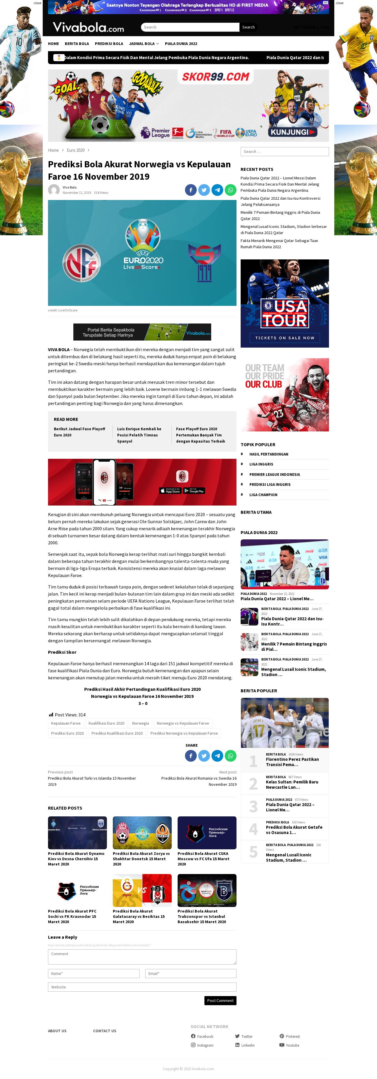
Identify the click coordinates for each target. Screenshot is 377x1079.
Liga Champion (263, 494)
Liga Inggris (261, 464)
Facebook (205, 1036)
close (37, 3)
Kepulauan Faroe (66, 723)
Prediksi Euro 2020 (67, 733)
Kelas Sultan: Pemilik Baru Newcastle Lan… (292, 784)
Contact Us (104, 1030)
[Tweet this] (204, 190)
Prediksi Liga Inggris (270, 484)
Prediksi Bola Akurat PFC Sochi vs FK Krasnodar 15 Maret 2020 (72, 916)
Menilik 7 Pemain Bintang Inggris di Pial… (294, 646)
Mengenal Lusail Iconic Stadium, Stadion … (293, 672)
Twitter (247, 1036)
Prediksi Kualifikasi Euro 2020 (117, 733)
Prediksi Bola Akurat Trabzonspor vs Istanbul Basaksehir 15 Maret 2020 (202, 916)
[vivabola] (94, 26)
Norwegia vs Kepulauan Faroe (183, 723)
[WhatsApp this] (231, 190)
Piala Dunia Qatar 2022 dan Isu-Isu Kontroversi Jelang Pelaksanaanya (280, 57)
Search (248, 27)
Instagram (205, 1045)
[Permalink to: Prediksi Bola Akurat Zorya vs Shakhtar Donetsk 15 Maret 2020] (142, 832)
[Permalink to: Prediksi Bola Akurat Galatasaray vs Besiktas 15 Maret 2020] (142, 890)
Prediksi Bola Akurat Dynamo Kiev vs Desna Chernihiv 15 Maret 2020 (76, 859)
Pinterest (293, 1036)
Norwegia (140, 723)
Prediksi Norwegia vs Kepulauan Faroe (184, 733)
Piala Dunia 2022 (254, 594)
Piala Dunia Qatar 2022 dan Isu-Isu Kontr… (292, 621)
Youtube (292, 1045)
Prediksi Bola (277, 822)
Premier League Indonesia (274, 474)
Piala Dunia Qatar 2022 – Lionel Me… (277, 598)
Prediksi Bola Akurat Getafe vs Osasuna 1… (294, 830)
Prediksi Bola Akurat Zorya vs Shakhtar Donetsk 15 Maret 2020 (141, 859)
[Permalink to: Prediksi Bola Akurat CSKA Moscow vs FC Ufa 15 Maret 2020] (207, 832)
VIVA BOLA (59, 349)
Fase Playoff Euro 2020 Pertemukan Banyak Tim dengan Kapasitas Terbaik (200, 435)
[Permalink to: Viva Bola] (54, 189)
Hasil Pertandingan (268, 454)
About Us (57, 1030)
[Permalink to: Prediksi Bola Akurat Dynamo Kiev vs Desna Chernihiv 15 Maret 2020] (77, 832)
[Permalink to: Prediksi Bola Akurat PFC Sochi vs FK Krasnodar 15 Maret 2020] (77, 890)
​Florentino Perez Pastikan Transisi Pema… (292, 762)
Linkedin (248, 1045)
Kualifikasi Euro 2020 (106, 723)
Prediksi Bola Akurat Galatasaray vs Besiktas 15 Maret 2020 (139, 916)
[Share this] (191, 190)
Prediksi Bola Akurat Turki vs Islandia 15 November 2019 (92, 778)
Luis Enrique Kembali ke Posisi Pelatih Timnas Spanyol (139, 435)
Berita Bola (271, 609)
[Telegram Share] (217, 190)
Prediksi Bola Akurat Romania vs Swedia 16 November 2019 (199, 778)
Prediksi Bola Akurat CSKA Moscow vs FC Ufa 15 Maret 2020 (203, 859)
